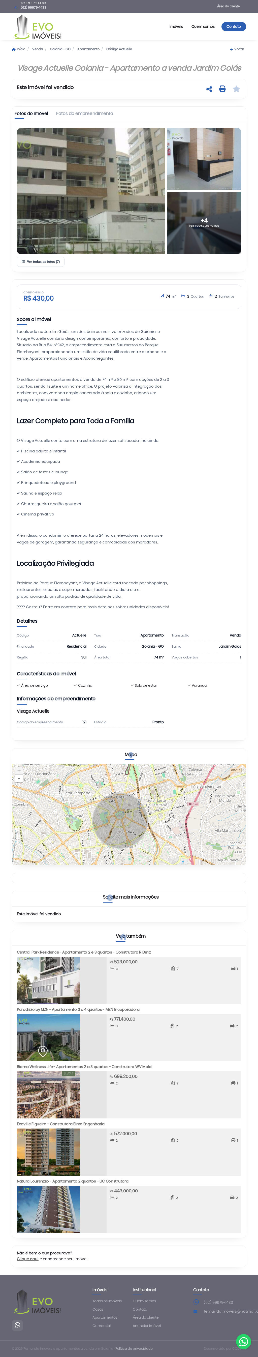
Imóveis (176, 26)
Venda (37, 49)
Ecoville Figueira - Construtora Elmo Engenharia (61, 1124)
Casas (97, 1309)
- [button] (19, 778)
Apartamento (88, 49)
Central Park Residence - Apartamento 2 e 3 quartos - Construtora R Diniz (84, 952)
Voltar (239, 49)
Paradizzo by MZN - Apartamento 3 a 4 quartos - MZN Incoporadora (78, 1010)
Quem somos (203, 26)
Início (21, 49)
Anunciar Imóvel (147, 1326)
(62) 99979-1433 (218, 1303)
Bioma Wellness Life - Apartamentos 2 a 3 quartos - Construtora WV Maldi (84, 1067)
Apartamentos (104, 1317)
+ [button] (19, 771)
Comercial (101, 1326)
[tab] (31, 114)
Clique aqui (28, 1259)
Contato (234, 26)
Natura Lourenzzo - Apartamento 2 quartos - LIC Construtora (72, 1181)
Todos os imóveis (107, 1301)
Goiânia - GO (60, 49)
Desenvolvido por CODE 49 (225, 1348)
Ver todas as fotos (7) (43, 262)
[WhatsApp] (17, 1325)
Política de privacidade (134, 1348)
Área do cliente (228, 6)
